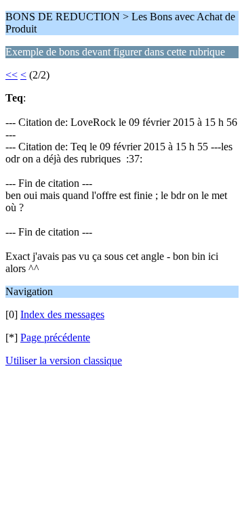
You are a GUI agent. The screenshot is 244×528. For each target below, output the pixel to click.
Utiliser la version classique (63, 360)
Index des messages (62, 314)
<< (11, 75)
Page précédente (55, 337)
